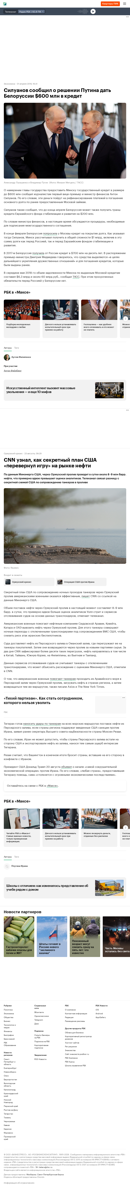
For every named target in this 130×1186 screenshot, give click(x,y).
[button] (22, 319)
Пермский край (11, 1106)
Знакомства (70, 1050)
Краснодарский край (11, 1094)
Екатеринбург (10, 1068)
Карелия (7, 1128)
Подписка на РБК (42, 1041)
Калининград (10, 1089)
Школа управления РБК (75, 1065)
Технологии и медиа (10, 1026)
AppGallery (101, 1017)
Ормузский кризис (13, 453)
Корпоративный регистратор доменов (78, 1037)
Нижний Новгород (8, 1101)
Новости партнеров (22, 912)
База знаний (9, 1038)
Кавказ (7, 1125)
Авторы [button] (8, 347)
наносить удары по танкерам (42, 723)
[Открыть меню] (124, 4)
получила (38, 253)
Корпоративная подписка (41, 1046)
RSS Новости (40, 1059)
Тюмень (7, 1117)
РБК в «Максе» (17, 292)
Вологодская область (9, 1084)
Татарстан (8, 1113)
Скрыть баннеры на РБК (42, 1036)
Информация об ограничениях (19, 1182)
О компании (70, 1009)
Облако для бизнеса (74, 1032)
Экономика (9, 83)
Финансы (8, 1031)
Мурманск (8, 1132)
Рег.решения (71, 1046)
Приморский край (10, 1137)
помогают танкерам (63, 678)
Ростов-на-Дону (11, 1109)
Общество (8, 1017)
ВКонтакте (39, 1012)
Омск (6, 1075)
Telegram (38, 1019)
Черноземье (9, 1121)
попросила (50, 233)
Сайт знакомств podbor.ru (77, 1054)
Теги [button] (16, 347)
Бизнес (7, 1021)
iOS (97, 1009)
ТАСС (76, 276)
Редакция (69, 1017)
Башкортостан (10, 1079)
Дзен (36, 1023)
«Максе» (52, 785)
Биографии (9, 1035)
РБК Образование (10, 1043)
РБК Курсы (70, 1061)
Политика (8, 1009)
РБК (6, 711)
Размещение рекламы (75, 1021)
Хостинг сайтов (72, 1042)
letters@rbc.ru (45, 1166)
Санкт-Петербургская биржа (50, 1174)
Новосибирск (10, 1071)
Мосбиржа (31, 1174)
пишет (85, 596)
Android (99, 1013)
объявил (66, 766)
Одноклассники (41, 1016)
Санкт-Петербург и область (9, 1061)
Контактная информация (76, 1013)
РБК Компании (71, 1057)
